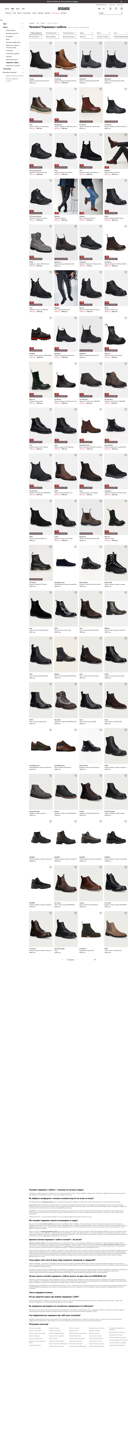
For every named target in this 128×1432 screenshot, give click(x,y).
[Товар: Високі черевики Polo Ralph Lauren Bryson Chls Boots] (91, 425)
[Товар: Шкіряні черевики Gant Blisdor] (66, 151)
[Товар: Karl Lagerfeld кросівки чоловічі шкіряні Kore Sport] (91, 563)
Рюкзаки (64, 13)
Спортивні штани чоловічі (56, 1341)
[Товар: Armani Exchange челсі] (66, 929)
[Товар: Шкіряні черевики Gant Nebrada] (41, 105)
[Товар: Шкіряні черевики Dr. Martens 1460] (91, 105)
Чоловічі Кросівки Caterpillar (117, 1337)
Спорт (34, 13)
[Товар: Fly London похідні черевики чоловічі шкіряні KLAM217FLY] (41, 929)
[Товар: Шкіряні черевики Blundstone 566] (66, 334)
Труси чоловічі (53, 1338)
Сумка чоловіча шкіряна (96, 1343)
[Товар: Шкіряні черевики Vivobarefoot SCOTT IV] (66, 105)
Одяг (14, 13)
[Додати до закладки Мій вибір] (50, 43)
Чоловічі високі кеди (35, 1330)
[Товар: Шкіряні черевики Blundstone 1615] (66, 242)
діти (18, 9)
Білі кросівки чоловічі (95, 1336)
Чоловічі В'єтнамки (54, 1330)
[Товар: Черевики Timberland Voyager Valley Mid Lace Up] (116, 471)
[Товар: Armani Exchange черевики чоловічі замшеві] (41, 792)
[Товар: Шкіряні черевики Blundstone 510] (91, 334)
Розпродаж (55, 13)
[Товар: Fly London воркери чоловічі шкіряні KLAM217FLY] (116, 883)
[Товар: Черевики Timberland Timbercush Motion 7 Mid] (91, 242)
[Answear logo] (64, 8)
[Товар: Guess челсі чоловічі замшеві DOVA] (116, 700)
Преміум (41, 13)
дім (23, 9)
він (13, 9)
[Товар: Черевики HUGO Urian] (116, 288)
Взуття (20, 13)
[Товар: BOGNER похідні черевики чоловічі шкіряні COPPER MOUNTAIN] (41, 837)
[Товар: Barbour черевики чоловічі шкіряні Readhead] (66, 792)
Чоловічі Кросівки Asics (96, 1338)
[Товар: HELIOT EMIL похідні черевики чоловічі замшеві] (116, 563)
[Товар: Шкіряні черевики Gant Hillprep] (41, 425)
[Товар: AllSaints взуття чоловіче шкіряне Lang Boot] (116, 609)
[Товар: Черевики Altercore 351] (41, 380)
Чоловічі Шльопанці (35, 1345)
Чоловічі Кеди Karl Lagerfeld (117, 1342)
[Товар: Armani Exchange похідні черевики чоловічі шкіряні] (116, 792)
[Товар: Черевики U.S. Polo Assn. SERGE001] (91, 380)
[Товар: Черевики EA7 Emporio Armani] (41, 151)
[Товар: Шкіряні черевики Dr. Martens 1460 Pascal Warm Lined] (116, 242)
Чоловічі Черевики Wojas (56, 1333)
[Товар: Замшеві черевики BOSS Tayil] (41, 517)
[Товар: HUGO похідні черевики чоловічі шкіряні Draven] (116, 746)
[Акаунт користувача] (110, 8)
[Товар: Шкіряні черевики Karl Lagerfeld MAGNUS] (116, 425)
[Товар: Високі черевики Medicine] (116, 151)
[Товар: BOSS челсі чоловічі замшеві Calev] (116, 929)
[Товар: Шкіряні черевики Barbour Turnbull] (91, 288)
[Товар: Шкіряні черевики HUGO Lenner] (116, 197)
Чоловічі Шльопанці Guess (77, 1338)
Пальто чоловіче (74, 1328)
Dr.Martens (68, 1246)
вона (7, 9)
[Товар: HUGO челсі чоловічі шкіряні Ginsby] (41, 700)
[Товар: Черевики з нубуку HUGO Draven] (41, 242)
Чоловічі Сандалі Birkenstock (77, 1346)
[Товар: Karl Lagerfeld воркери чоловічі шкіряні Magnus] (91, 746)
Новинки (8, 13)
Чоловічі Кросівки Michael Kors (118, 1340)
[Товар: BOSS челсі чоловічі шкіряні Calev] (66, 609)
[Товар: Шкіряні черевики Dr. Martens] (41, 563)
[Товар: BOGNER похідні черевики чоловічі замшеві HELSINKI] (66, 837)
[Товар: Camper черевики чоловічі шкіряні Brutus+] (91, 792)
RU (104, 8)
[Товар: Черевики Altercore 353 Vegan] (116, 334)
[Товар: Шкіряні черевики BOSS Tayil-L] (66, 471)
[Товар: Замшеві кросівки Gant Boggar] (91, 471)
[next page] (94, 959)
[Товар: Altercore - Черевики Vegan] (116, 517)
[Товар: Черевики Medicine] (66, 197)
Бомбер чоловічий (94, 1330)
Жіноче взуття (33, 1285)
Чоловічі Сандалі (54, 1328)
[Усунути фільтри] (121, 1)
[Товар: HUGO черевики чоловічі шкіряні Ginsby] (116, 654)
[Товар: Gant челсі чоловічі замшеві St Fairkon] (91, 654)
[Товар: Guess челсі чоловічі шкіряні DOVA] (91, 700)
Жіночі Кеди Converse (75, 1343)
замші (31, 1227)
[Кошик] (121, 8)
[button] (36, 33)
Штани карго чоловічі (95, 1341)
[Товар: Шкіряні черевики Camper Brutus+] (41, 59)
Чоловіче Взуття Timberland (117, 1332)
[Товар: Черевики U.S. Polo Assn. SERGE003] (116, 380)
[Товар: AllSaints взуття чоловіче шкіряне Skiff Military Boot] (66, 654)
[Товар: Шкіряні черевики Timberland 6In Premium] (66, 59)
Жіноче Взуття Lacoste (116, 1335)
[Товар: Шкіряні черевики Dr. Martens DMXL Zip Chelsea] (116, 105)
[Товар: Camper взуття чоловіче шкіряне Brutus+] (91, 883)
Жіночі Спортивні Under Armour (58, 1343)
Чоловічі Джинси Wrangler (117, 1345)
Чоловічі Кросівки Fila (75, 1341)
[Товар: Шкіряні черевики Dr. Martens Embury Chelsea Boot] (66, 380)
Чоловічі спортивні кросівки (37, 1333)
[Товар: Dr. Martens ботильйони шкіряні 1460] (91, 929)
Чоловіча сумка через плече (77, 1333)
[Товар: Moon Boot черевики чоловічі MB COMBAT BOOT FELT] (66, 700)
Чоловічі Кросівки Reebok (96, 1346)
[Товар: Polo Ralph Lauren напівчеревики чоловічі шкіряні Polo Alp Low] (41, 746)
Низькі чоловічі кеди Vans (56, 1336)
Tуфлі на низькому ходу (36, 1338)
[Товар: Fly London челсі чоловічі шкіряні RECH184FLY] (66, 883)
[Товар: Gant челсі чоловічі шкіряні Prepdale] (41, 654)
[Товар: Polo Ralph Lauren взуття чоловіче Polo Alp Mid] (66, 746)
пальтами (46, 1236)
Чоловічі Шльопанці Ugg (56, 1346)
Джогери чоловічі (94, 1333)
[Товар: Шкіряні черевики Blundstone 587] (91, 59)
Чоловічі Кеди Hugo (75, 1336)
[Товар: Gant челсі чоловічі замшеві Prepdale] (41, 609)
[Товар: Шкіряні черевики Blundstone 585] (91, 517)
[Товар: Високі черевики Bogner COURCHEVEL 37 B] (41, 334)
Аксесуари (27, 13)
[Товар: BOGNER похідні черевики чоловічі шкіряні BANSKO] (116, 837)
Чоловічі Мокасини (34, 1336)
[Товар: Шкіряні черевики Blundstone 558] (116, 59)
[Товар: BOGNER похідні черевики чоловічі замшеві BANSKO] (91, 837)
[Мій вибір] (116, 8)
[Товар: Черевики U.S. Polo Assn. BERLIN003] (41, 471)
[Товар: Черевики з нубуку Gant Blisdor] (41, 288)
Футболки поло (73, 1330)
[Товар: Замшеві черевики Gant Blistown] (91, 151)
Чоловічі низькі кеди (35, 1328)
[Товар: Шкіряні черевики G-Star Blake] (66, 517)
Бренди (47, 13)
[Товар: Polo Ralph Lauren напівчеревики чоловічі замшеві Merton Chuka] (66, 563)
